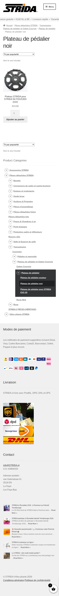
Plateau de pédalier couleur (33, 278)
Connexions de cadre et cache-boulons (31, 186)
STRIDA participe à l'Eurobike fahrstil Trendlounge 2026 (32, 518)
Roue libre (21, 300)
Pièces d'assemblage (23, 207)
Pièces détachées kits (19, 217)
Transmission (45, 25)
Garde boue (18, 196)
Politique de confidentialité (37, 580)
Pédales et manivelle (27, 256)
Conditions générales (13, 580)
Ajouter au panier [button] (15, 119)
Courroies (17, 252)
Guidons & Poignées (23, 201)
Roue (15, 304)
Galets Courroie (23, 266)
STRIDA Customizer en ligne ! (23, 542)
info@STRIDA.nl (11, 465)
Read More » (33, 524)
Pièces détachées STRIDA (26, 25)
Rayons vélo (14, 237)
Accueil (9, 25)
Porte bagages (20, 227)
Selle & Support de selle (24, 242)
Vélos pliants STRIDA (19, 314)
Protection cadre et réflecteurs (27, 232)
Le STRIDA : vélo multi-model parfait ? (26, 553)
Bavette (17, 180)
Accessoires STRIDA (19, 170)
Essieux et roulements (23, 191)
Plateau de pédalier (47, 28)
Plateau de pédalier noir (31, 283)
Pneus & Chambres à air (24, 221)
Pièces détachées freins (24, 212)
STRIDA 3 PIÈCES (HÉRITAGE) (22, 309)
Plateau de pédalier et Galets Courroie (19, 28)
